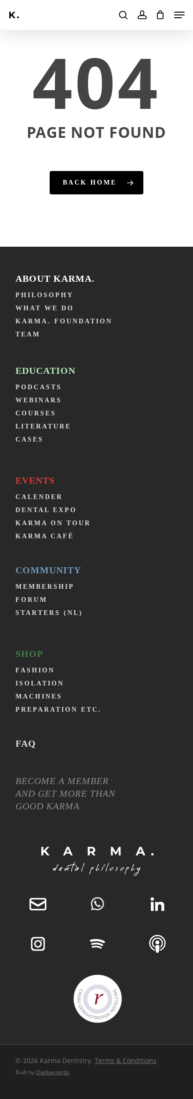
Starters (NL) (49, 612)
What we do (44, 308)
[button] (179, 15)
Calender (39, 496)
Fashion (35, 670)
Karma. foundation (63, 321)
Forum (31, 599)
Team (27, 334)
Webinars (38, 400)
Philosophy (44, 295)
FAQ (25, 743)
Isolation (39, 683)
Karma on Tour (53, 523)
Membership (44, 586)
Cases (29, 439)
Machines (38, 696)
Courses (35, 413)
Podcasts (38, 387)
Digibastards (52, 1072)
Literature (43, 426)
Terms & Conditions (125, 1060)
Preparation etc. (58, 709)
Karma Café (44, 536)
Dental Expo (46, 510)
